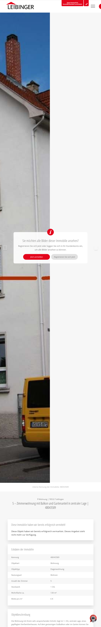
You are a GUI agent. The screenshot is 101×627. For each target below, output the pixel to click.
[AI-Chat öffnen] (93, 619)
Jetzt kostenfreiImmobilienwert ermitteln (72, 3)
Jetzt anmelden (36, 257)
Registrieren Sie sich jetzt (64, 257)
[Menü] (91, 6)
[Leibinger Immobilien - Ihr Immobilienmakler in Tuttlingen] (20, 6)
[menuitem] (91, 6)
